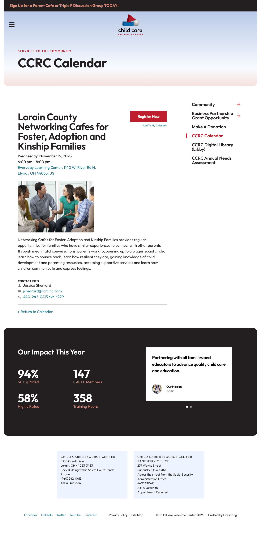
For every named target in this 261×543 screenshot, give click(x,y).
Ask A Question (147, 488)
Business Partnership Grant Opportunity (212, 115)
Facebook (30, 515)
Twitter (61, 515)
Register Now (149, 116)
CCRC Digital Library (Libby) (212, 146)
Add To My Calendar (155, 125)
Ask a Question (71, 483)
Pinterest (90, 515)
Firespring (230, 515)
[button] (12, 24)
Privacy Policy (118, 515)
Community (203, 104)
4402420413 (146, 483)
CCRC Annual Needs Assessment (212, 160)
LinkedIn (47, 515)
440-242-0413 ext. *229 (43, 297)
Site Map (137, 515)
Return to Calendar (37, 311)
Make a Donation (209, 127)
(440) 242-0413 (71, 479)
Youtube (75, 515)
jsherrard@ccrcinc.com (42, 291)
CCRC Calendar (207, 136)
